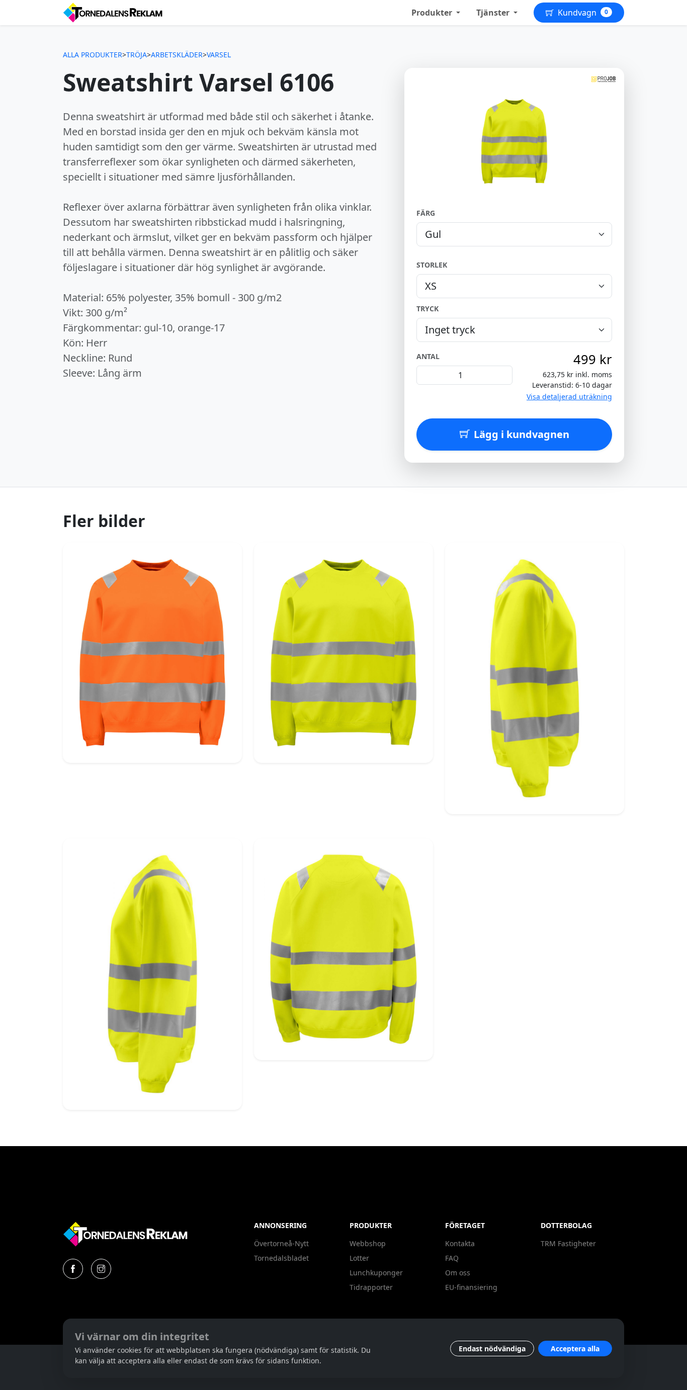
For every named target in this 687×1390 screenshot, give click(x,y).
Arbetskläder (177, 54)
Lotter (359, 1258)
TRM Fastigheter (568, 1243)
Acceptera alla (575, 1348)
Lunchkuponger (376, 1272)
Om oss (457, 1272)
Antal (428, 356)
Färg (425, 213)
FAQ (452, 1258)
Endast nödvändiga (492, 1348)
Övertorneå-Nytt (281, 1243)
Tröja (136, 54)
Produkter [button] (432, 12)
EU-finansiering (471, 1287)
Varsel (219, 54)
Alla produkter (92, 54)
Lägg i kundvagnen (521, 434)
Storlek (431, 265)
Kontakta (460, 1243)
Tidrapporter (371, 1287)
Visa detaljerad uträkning (569, 396)
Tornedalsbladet (281, 1258)
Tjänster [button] (493, 12)
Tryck (427, 308)
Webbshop (368, 1243)
